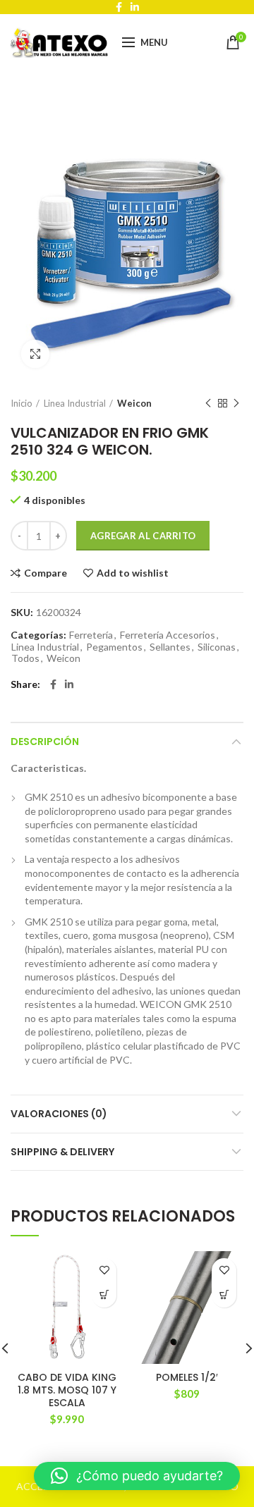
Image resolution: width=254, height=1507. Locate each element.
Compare (45, 573)
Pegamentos (114, 647)
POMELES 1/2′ (187, 1377)
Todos (25, 658)
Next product (236, 403)
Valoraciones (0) (59, 1114)
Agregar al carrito (142, 535)
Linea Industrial (75, 403)
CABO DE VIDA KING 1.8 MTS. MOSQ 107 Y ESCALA (67, 1390)
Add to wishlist (133, 573)
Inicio (21, 403)
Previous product (208, 403)
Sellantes (170, 647)
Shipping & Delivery (62, 1152)
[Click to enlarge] (35, 354)
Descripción (45, 741)
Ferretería (91, 635)
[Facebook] (53, 684)
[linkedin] (69, 684)
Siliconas (217, 647)
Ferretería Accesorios (167, 635)
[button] (104, 1295)
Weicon (134, 403)
